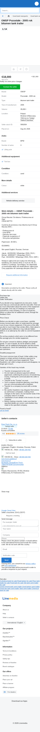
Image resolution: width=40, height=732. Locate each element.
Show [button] (16, 450)
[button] (36, 3)
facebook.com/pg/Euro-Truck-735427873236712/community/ (12, 463)
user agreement (10, 565)
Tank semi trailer (25, 588)
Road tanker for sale (24, 581)
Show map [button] (5, 492)
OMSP (22, 92)
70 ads (10, 429)
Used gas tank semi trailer (9, 588)
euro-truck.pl (6, 461)
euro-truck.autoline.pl (9, 459)
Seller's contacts (8, 617)
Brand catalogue (8, 666)
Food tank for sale (17, 583)
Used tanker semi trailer (31, 587)
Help (4, 613)
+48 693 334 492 (25, 457)
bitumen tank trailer (27, 100)
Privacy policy (7, 655)
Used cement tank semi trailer (11, 587)
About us (6, 610)
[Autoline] (8, 16)
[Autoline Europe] (14, 3)
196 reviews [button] (21, 433)
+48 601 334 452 (25, 450)
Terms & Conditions (9, 651)
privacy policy (31, 564)
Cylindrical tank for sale (8, 581)
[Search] (37, 10)
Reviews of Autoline (9, 662)
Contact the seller (10, 87)
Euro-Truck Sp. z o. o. (9, 424)
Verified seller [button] (9, 426)
